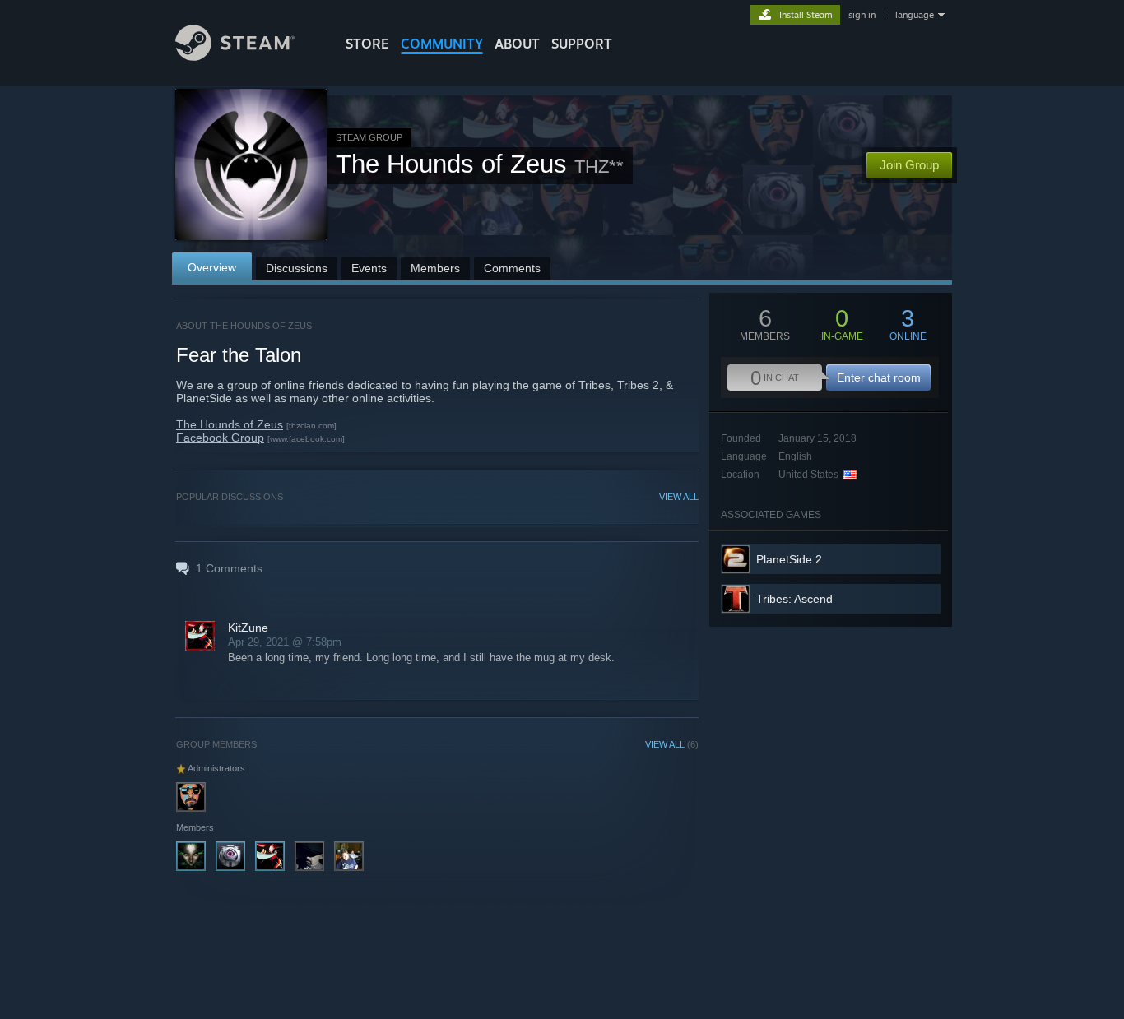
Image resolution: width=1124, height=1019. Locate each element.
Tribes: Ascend (794, 598)
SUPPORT (581, 43)
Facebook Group (220, 437)
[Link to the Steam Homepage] (235, 56)
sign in (862, 15)
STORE (367, 43)
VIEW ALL (679, 497)
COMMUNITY (442, 43)
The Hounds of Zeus (229, 424)
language (914, 15)
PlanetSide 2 (789, 559)
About (517, 43)
